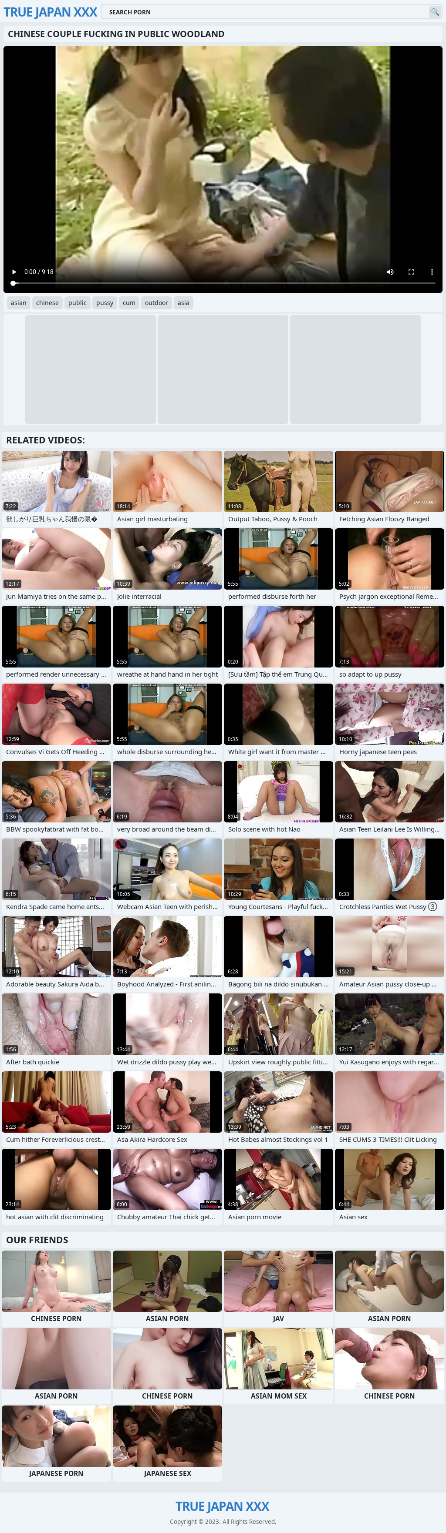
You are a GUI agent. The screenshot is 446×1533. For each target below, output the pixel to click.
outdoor (156, 303)
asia (183, 303)
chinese (47, 303)
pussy (104, 303)
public (77, 303)
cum (129, 303)
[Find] (435, 12)
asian (19, 303)
